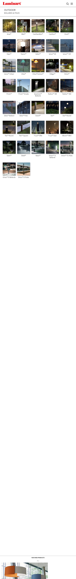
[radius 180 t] (52, 79)
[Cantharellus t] (38, 20)
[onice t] (66, 59)
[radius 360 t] (66, 79)
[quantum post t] (38, 79)
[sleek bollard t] (23, 141)
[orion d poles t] (23, 163)
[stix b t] (52, 101)
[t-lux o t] (38, 121)
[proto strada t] (23, 79)
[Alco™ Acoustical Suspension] (24, 563)
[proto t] (9, 79)
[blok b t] (23, 20)
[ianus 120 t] (66, 40)
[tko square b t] (23, 121)
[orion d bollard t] (9, 163)
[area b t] (9, 20)
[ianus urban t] (9, 59)
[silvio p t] (23, 101)
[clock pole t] (66, 20)
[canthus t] (52, 20)
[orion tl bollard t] (52, 141)
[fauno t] (23, 40)
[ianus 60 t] (52, 40)
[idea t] (23, 59)
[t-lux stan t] (52, 121)
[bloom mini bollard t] (66, 121)
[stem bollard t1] (9, 141)
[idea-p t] (38, 59)
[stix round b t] (66, 101)
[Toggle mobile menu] (72, 3)
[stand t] (38, 101)
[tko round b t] (9, 121)
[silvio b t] (9, 101)
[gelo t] (38, 40)
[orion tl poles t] (66, 141)
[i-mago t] (52, 59)
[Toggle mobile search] (67, 3)
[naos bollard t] (38, 141)
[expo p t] (9, 40)
